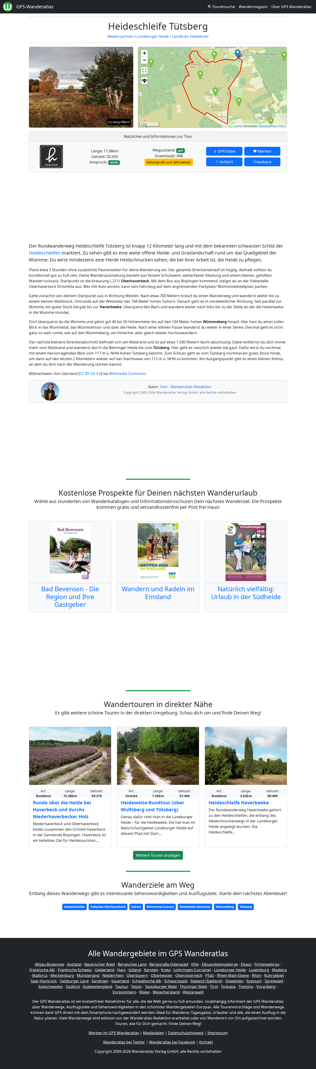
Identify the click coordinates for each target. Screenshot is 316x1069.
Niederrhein (113, 975)
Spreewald (274, 981)
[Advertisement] (158, 208)
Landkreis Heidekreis (190, 36)
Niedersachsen (120, 36)
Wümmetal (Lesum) (160, 907)
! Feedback (262, 161)
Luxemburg (259, 969)
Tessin (136, 986)
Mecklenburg (62, 975)
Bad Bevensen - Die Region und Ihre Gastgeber (70, 596)
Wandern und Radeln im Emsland (158, 592)
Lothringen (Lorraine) (192, 969)
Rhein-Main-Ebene (233, 975)
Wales (144, 992)
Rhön (256, 975)
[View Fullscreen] (144, 70)
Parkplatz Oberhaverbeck (108, 907)
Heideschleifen (45, 253)
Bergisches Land (132, 964)
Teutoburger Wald (161, 986)
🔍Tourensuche (221, 6)
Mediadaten (153, 1032)
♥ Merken (262, 151)
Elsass (246, 964)
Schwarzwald (175, 981)
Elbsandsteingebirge (220, 964)
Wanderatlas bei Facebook (172, 1042)
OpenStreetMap (267, 126)
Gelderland (104, 969)
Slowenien (234, 981)
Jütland (135, 969)
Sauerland (120, 981)
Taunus (121, 986)
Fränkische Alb (42, 969)
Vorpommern (124, 992)
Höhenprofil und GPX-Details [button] (169, 162)
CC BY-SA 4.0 (90, 373)
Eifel (195, 964)
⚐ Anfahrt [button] (224, 161)
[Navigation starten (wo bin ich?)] (144, 80)
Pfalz (209, 975)
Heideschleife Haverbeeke (239, 802)
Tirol (214, 986)
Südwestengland (97, 986)
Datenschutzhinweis (186, 1032)
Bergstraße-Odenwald (168, 964)
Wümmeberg (225, 907)
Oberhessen (161, 975)
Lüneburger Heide (153, 36)
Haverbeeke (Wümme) (195, 907)
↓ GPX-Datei (224, 151)
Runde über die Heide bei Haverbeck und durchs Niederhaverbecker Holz (62, 809)
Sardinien (100, 981)
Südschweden (50, 986)
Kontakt (206, 1042)
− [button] (144, 60)
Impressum (218, 1032)
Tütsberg (246, 907)
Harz (121, 969)
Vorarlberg (266, 986)
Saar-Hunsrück (44, 981)
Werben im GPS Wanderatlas (114, 1032)
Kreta (165, 969)
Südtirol (73, 986)
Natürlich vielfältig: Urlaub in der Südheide (246, 592)
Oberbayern (137, 975)
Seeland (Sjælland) (206, 981)
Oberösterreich (188, 975)
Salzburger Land (74, 981)
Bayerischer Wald (99, 964)
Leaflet (238, 126)
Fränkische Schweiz (75, 969)
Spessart (254, 981)
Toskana (228, 986)
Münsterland (88, 975)
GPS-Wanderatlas (34, 6)
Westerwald (193, 992)
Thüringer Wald (193, 986)
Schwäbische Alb (146, 981)
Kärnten (151, 969)
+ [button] (144, 53)
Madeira (279, 969)
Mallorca (39, 975)
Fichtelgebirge (266, 964)
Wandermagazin (253, 6)
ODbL (281, 126)
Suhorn (136, 907)
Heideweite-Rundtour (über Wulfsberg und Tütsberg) (152, 806)
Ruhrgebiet (274, 975)
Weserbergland (166, 992)
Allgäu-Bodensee (49, 964)
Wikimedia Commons (127, 373)
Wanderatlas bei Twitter (124, 1042)
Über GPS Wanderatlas (291, 6)
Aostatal (74, 964)
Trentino (246, 986)
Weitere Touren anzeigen (158, 855)
